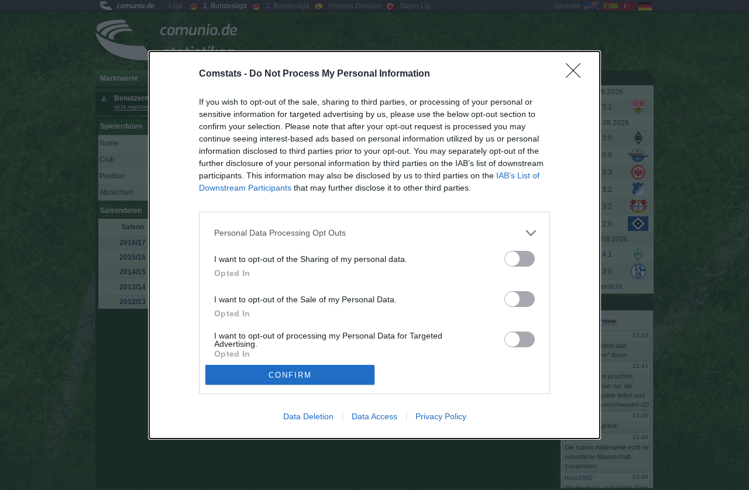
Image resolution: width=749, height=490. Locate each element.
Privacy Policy (440, 416)
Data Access (374, 416)
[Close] (577, 74)
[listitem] (374, 233)
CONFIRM (290, 375)
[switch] (519, 259)
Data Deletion (308, 416)
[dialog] (374, 245)
